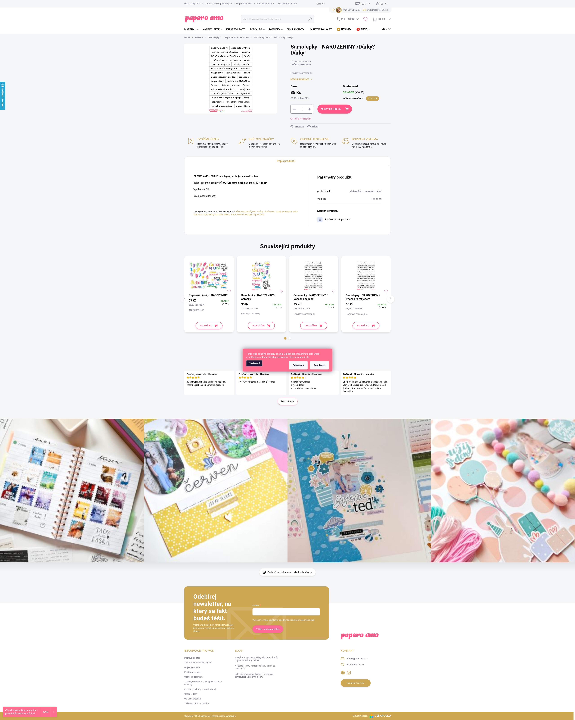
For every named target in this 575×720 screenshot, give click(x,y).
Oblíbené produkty (192, 699)
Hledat (310, 19)
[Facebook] (343, 672)
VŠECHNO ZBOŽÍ (243, 211)
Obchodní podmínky (287, 3)
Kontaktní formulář (355, 683)
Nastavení (254, 363)
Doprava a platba (192, 3)
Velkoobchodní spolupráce (196, 703)
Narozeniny (208, 214)
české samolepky (284, 211)
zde (307, 357)
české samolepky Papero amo (250, 214)
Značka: (300, 65)
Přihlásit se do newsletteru (268, 629)
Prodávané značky (265, 3)
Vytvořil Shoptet (360, 716)
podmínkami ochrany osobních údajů (297, 620)
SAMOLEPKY (230, 214)
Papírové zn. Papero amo (338, 219)
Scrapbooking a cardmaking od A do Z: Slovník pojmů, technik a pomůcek (256, 659)
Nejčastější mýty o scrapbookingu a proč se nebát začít (255, 667)
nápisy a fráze (356, 191)
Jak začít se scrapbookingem (218, 3)
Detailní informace (299, 79)
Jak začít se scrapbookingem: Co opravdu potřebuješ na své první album (254, 675)
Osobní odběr (190, 694)
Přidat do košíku (331, 109)
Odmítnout (298, 365)
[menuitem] (192, 29)
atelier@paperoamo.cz (357, 658)
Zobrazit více (287, 401)
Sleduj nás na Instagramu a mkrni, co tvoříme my (290, 572)
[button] (285, 338)
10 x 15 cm (377, 199)
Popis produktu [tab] (286, 161)
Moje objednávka (244, 3)
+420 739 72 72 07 (355, 664)
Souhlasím (319, 365)
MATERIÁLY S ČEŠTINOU (263, 211)
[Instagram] (349, 672)
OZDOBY (219, 214)
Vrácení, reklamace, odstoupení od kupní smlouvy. (203, 683)
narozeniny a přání (373, 191)
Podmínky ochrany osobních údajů (200, 689)
